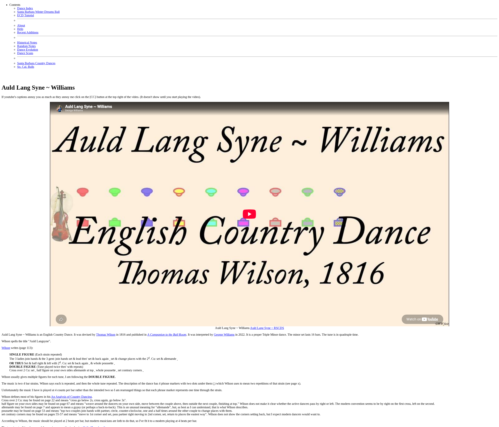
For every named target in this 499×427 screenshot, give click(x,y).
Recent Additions (27, 32)
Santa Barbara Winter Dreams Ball (38, 11)
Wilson (6, 347)
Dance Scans (25, 53)
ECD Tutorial (25, 15)
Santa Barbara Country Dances (36, 63)
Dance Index (25, 8)
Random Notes (26, 46)
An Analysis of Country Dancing (71, 396)
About (21, 25)
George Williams (224, 334)
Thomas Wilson (105, 334)
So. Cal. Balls (25, 66)
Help (20, 29)
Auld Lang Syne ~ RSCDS (267, 328)
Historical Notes (27, 42)
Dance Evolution (27, 49)
